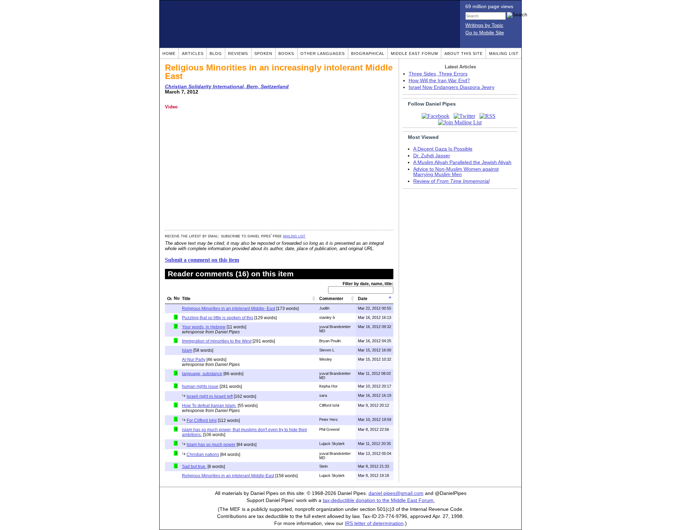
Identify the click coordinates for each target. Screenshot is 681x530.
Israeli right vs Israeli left (210, 396)
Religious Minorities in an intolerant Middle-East (228, 475)
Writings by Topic (484, 25)
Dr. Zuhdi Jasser (431, 155)
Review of (451, 181)
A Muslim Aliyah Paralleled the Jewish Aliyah (462, 162)
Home (169, 53)
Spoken (263, 53)
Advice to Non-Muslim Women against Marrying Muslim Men (456, 172)
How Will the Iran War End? (439, 80)
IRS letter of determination (374, 523)
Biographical (367, 53)
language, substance (202, 373)
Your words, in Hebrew (204, 327)
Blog (216, 53)
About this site (463, 53)
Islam (187, 350)
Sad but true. (194, 466)
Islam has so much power (211, 444)
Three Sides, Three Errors (438, 74)
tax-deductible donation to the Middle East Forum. (379, 500)
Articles (193, 53)
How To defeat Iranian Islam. (209, 405)
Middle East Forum (414, 53)
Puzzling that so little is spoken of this (217, 317)
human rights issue (200, 386)
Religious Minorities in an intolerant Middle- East (228, 308)
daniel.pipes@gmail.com (396, 493)
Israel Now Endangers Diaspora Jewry (451, 87)
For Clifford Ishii (202, 420)
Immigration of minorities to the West (216, 341)
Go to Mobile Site (484, 32)
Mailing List (504, 53)
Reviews (238, 53)
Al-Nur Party (193, 359)
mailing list (294, 235)
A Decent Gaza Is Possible (442, 149)
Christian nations (203, 454)
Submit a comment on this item (202, 260)
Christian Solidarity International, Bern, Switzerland (227, 86)
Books (286, 53)
